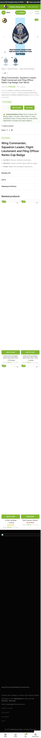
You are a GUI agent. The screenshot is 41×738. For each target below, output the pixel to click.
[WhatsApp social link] (9, 130)
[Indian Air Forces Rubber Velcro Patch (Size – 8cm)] (30, 275)
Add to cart (16, 107)
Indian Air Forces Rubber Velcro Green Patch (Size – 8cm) (11, 357)
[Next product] (7, 73)
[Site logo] (5, 7)
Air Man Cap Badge (10, 520)
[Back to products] (5, 73)
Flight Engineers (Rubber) (30, 520)
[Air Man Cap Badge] (10, 439)
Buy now (29, 107)
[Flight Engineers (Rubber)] (30, 439)
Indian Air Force (12, 69)
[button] (3, 37)
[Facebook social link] (7, 130)
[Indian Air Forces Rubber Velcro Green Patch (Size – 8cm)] (10, 275)
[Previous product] (2, 73)
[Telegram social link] (12, 130)
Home (3, 69)
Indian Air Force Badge (27, 69)
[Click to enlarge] (5, 52)
